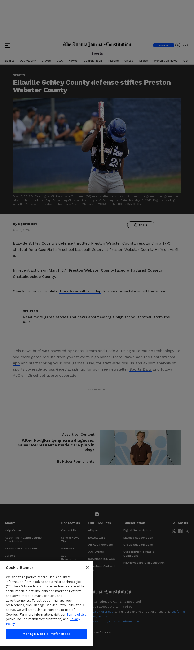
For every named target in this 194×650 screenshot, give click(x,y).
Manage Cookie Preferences (47, 634)
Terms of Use (76, 614)
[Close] (87, 567)
